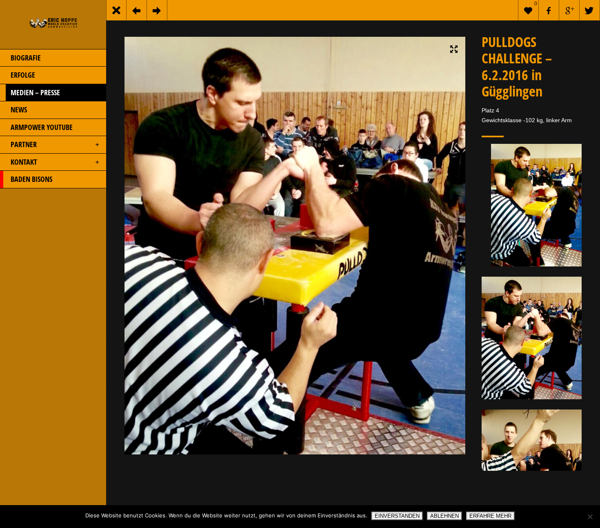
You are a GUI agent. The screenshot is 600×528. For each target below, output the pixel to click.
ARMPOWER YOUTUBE (42, 127)
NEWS (19, 109)
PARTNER (24, 144)
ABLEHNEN (444, 516)
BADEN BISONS (31, 179)
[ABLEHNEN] (590, 516)
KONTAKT (24, 162)
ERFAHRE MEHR (490, 516)
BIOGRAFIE (26, 58)
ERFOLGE (23, 75)
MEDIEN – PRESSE (35, 92)
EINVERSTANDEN (397, 516)
